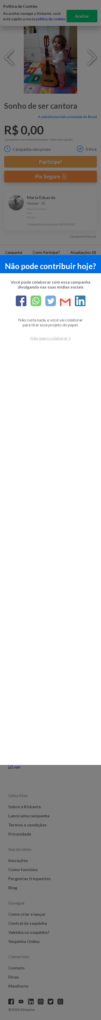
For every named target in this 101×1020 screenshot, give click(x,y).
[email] (63, 302)
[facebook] (21, 301)
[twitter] (48, 301)
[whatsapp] (33, 301)
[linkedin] (78, 301)
